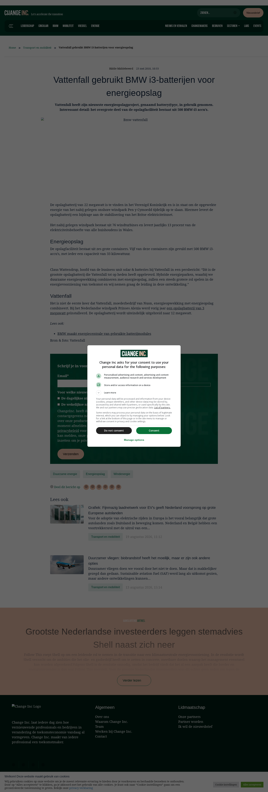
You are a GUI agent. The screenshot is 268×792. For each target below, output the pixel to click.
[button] (134, 392)
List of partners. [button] (162, 407)
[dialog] (134, 396)
